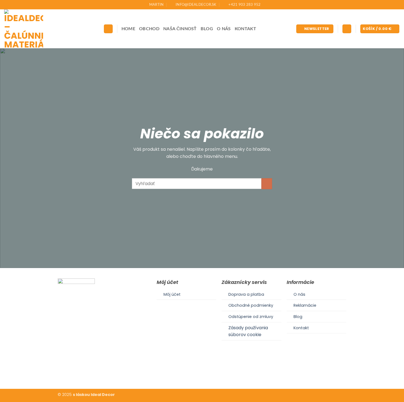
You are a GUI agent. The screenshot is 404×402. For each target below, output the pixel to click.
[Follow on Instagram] (202, 371)
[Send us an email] (208, 371)
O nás (224, 29)
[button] (314, 29)
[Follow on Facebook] (195, 371)
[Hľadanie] (108, 29)
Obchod (149, 29)
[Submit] (266, 183)
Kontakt (245, 29)
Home (128, 29)
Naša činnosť (180, 29)
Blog (207, 29)
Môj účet (172, 294)
